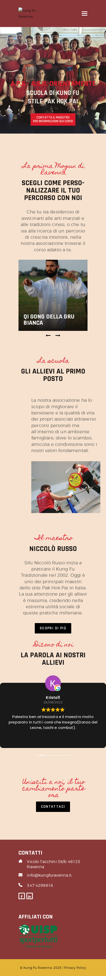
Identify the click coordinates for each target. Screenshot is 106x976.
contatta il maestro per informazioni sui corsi (53, 119)
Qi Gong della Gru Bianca (48, 320)
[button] (48, 335)
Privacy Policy (75, 968)
